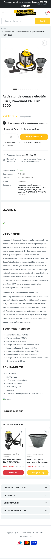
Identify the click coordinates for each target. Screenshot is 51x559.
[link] (21, 432)
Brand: (5, 181)
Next (46, 452)
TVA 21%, (42, 192)
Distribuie (9, 145)
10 (35, 89)
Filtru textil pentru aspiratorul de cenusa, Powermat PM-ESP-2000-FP (37, 460)
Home (3, 28)
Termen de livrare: (14, 155)
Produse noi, (30, 190)
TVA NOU (22, 194)
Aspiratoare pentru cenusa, (29, 185)
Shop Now (25, 6)
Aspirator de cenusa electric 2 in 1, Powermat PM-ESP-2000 (24, 100)
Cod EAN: (6, 177)
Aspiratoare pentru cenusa (11, 455)
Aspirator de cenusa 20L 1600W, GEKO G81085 (12, 460)
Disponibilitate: (9, 170)
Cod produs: (8, 174)
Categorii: (7, 185)
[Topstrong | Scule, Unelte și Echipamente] (25, 13)
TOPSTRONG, (32, 192)
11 (37, 89)
